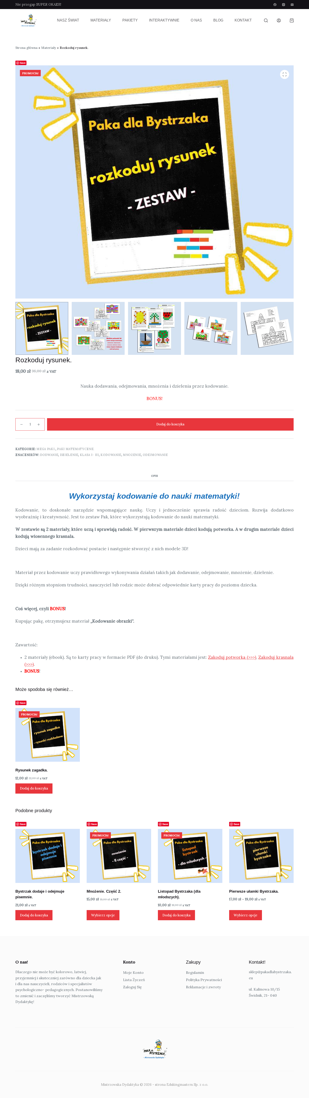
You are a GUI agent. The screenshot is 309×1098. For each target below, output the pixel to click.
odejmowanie (155, 455)
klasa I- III (89, 455)
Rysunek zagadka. (31, 770)
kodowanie (110, 455)
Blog (218, 20)
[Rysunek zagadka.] (47, 735)
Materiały (100, 20)
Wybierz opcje (103, 915)
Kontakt (243, 20)
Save (23, 62)
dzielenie (69, 455)
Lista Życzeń (134, 979)
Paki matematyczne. (75, 449)
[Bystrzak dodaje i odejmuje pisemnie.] (47, 856)
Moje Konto (133, 972)
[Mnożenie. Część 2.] (119, 856)
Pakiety (130, 20)
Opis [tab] (154, 475)
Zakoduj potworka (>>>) (232, 657)
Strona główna (26, 48)
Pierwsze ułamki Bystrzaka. (254, 891)
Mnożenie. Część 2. (104, 891)
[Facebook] (274, 4)
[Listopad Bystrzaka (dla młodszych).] (190, 856)
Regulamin (195, 972)
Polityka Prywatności (204, 979)
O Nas (196, 20)
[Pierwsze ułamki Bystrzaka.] (261, 856)
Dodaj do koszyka (170, 424)
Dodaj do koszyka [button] (34, 788)
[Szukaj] (266, 20)
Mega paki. (45, 449)
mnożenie (132, 455)
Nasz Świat (68, 20)
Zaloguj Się (132, 987)
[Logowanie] (279, 20)
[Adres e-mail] (292, 4)
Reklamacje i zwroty (203, 987)
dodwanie (49, 455)
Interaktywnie (164, 20)
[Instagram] (283, 4)
